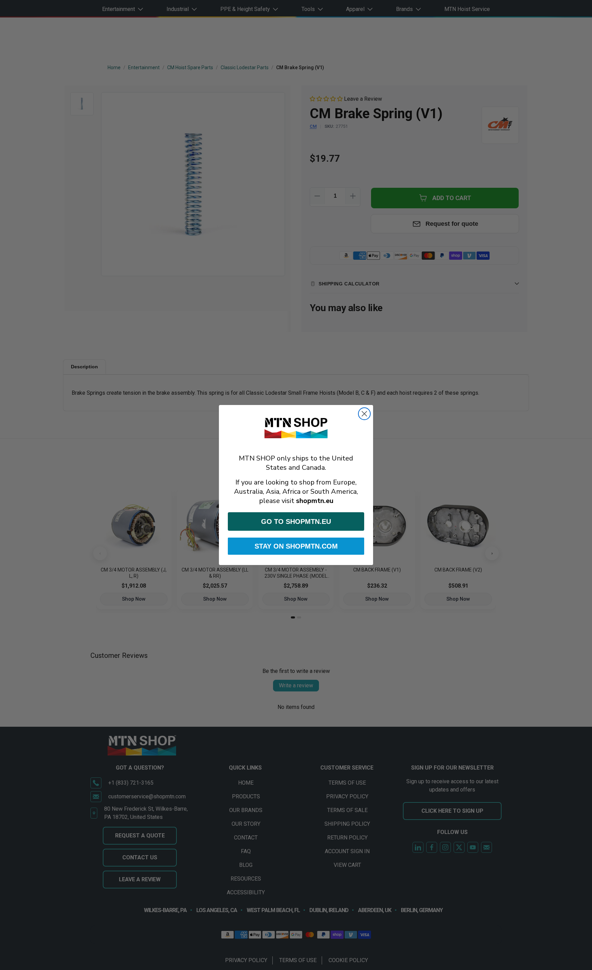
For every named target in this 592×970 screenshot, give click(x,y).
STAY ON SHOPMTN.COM (296, 546)
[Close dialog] (364, 414)
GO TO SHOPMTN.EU (296, 521)
